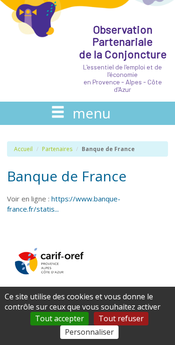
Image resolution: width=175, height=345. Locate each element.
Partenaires (57, 149)
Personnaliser (89, 332)
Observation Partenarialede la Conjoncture (123, 57)
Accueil (23, 149)
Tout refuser (121, 318)
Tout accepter (59, 318)
